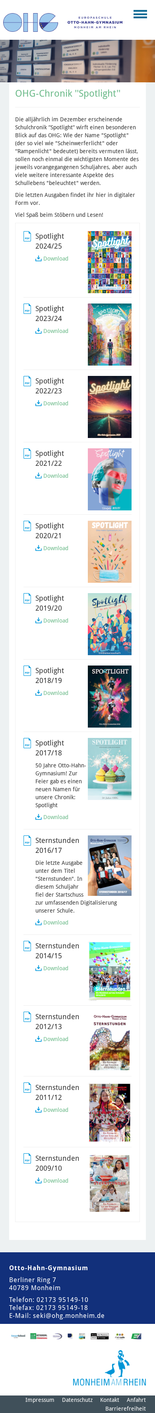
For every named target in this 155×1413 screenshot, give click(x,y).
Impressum (39, 1400)
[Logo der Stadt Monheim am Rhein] (109, 1368)
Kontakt (109, 1400)
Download (55, 258)
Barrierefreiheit (125, 1408)
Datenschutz (77, 1400)
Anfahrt (136, 1400)
